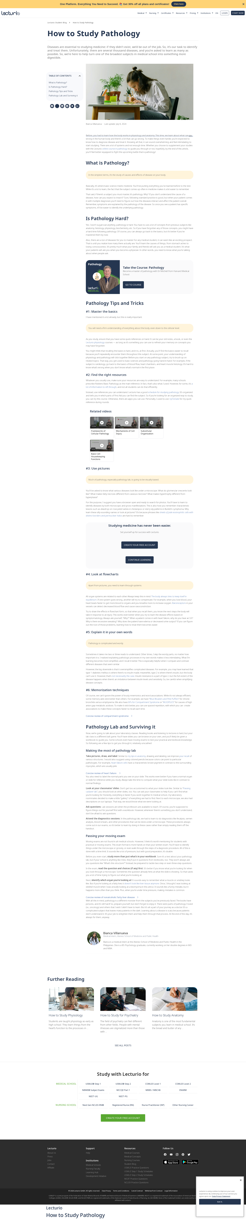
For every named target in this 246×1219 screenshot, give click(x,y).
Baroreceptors (179, 603)
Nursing (152, 13)
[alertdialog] (123, 4)
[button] (71, 22)
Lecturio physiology (95, 342)
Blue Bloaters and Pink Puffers (164, 698)
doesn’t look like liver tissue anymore (141, 883)
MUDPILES (168, 702)
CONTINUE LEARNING (139, 559)
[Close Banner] (243, 4)
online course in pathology (114, 148)
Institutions (206, 13)
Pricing (193, 13)
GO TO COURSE (133, 284)
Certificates (166, 13)
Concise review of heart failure (101, 773)
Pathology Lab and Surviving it (63, 95)
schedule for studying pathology (163, 392)
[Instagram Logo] (177, 1154)
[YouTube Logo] (171, 1154)
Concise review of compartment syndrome (107, 715)
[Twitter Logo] (189, 1154)
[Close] (241, 1180)
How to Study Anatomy (168, 1015)
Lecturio (54, 1208)
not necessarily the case (123, 675)
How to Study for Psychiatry (119, 1015)
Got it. (220, 1201)
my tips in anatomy (137, 756)
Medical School (66, 1083)
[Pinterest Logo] (183, 1154)
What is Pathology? (58, 82)
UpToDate (174, 398)
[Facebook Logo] (165, 1154)
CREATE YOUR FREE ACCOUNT (139, 545)
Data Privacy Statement (221, 1196)
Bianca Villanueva (115, 933)
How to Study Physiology (66, 1015)
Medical (140, 13)
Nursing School (66, 1104)
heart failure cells (119, 762)
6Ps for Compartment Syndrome (143, 702)
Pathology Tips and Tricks (61, 91)
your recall (184, 756)
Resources (180, 13)
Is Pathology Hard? (58, 86)
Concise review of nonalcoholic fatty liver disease (110, 897)
